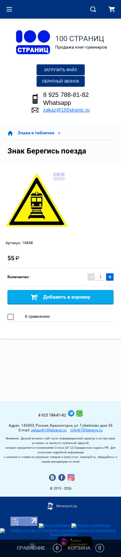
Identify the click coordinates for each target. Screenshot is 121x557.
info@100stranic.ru (86, 430)
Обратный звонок (60, 81)
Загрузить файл (60, 70)
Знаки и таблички (36, 132)
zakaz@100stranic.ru (66, 110)
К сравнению (37, 316)
